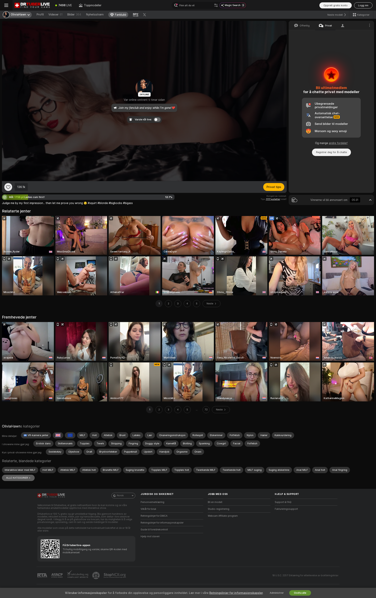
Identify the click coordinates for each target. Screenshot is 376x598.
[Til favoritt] (8, 187)
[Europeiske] (70, 435)
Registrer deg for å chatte (331, 152)
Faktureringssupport (286, 509)
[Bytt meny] (6, 5)
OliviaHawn (11, 426)
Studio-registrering (218, 509)
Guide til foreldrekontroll (154, 529)
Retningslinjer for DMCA (154, 516)
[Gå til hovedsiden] (32, 5)
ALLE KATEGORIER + (18, 477)
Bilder (74, 14)
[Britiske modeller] (58, 435)
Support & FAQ (283, 502)
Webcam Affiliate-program (223, 516)
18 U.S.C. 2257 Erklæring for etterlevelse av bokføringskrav (305, 575)
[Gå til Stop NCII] (115, 575)
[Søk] (216, 5)
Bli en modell (215, 502)
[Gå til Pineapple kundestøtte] (96, 575)
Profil (40, 14)
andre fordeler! (338, 143)
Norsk (120, 495)
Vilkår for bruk (148, 509)
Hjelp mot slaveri (150, 536)
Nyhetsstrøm (95, 14)
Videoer (55, 14)
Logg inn (363, 5)
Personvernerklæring (152, 502)
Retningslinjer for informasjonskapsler (162, 522)
